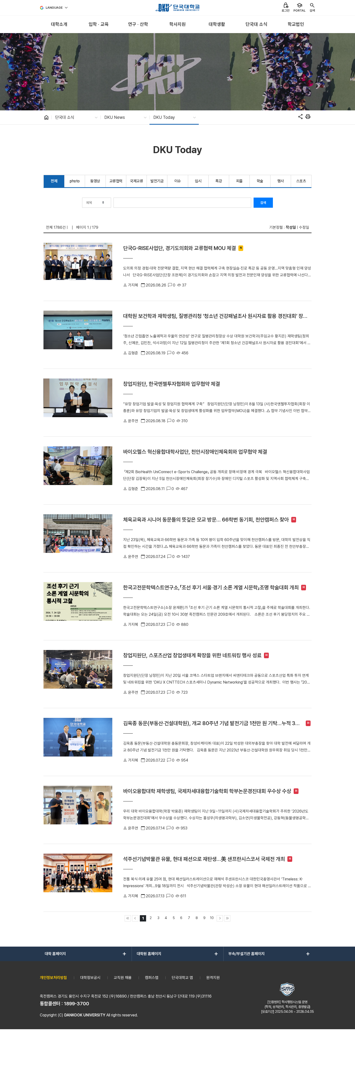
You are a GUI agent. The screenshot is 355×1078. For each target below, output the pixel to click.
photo (75, 181)
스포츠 (301, 181)
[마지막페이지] (227, 918)
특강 (218, 181)
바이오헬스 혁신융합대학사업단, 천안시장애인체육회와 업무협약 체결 (195, 452)
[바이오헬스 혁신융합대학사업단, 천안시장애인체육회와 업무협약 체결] (77, 470)
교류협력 (115, 181)
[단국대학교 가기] (177, 8)
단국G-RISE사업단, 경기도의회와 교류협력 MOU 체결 (179, 248)
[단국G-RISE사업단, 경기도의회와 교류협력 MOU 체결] (77, 267)
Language (54, 7)
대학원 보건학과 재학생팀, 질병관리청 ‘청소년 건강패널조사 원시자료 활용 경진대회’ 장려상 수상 (215, 316)
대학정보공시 (90, 977)
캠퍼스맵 (151, 977)
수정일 (304, 227)
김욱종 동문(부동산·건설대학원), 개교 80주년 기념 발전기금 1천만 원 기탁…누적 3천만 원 (211, 723)
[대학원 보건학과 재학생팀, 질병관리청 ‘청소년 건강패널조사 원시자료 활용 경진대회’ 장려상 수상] (77, 335)
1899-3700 (76, 1004)
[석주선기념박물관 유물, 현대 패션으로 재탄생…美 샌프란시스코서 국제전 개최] (77, 878)
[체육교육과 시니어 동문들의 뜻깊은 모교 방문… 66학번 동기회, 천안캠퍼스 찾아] (77, 538)
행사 (280, 181)
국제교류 (136, 181)
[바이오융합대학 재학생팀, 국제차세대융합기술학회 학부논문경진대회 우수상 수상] (77, 810)
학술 (260, 181)
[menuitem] (59, 24)
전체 (54, 181)
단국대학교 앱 (182, 977)
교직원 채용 (123, 977)
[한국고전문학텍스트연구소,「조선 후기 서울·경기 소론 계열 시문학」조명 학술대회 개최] (77, 606)
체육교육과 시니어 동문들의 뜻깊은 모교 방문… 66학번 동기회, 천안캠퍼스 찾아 (206, 519)
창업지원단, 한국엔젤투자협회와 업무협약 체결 (171, 384)
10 (212, 918)
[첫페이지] (128, 918)
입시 (198, 181)
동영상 (95, 181)
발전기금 (156, 181)
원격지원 (213, 977)
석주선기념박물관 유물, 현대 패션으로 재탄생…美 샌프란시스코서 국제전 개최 (204, 859)
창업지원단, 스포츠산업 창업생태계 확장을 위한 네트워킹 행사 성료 (192, 655)
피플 (239, 181)
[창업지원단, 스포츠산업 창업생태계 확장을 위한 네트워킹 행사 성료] (77, 674)
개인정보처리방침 (53, 977)
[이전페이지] (135, 918)
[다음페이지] (220, 918)
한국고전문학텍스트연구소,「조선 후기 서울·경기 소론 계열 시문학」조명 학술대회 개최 (211, 587)
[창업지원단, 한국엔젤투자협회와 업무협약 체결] (77, 402)
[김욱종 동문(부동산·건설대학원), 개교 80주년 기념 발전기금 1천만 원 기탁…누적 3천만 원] (77, 742)
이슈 (177, 181)
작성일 (291, 227)
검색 (263, 203)
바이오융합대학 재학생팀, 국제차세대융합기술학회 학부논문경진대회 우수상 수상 (207, 791)
